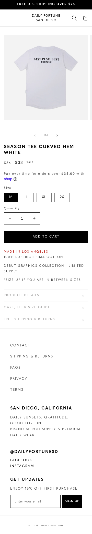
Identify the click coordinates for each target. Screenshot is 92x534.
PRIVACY (18, 379)
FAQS (15, 367)
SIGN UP (72, 501)
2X (62, 197)
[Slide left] (34, 135)
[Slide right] (57, 135)
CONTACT (20, 345)
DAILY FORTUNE (52, 526)
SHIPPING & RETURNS (31, 356)
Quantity (12, 208)
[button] (6, 18)
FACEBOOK (21, 461)
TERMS (17, 390)
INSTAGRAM (22, 467)
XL (44, 197)
